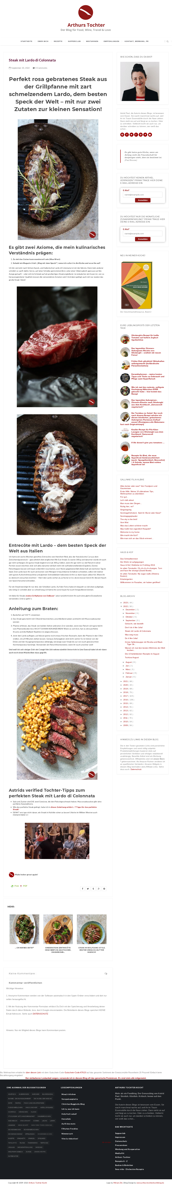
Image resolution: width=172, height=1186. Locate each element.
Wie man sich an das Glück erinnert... (136, 538)
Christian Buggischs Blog (73, 1104)
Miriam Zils (118, 1183)
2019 (125, 689)
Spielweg (41, 1138)
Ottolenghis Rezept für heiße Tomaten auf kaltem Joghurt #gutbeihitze (145, 337)
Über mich (43, 41)
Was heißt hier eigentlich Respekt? (135, 529)
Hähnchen (23, 1112)
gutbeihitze (13, 1156)
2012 (125, 714)
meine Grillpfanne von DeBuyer (40, 596)
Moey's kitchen (69, 1094)
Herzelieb (66, 1119)
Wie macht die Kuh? (129, 535)
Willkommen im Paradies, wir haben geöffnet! (140, 582)
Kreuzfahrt (25, 1120)
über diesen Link (33, 1072)
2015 (125, 703)
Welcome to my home (129, 532)
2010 (125, 721)
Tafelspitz (12, 1143)
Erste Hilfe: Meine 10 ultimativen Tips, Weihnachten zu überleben (137, 492)
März (128, 669)
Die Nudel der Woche (43, 1098)
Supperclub (74, 41)
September (131, 620)
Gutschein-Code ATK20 (75, 1072)
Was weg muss (131, 635)
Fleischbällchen (15, 1107)
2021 (125, 681)
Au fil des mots (68, 1124)
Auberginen (24, 1094)
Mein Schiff (23, 1125)
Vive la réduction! (70, 1138)
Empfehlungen (111, 41)
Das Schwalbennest (129, 559)
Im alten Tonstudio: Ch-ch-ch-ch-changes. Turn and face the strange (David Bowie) (141, 569)
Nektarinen (92, 41)
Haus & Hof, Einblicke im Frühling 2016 (137, 565)
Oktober (129, 617)
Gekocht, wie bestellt (134, 624)
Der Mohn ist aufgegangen (132, 562)
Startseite (26, 41)
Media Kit (119, 1153)
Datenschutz (136, 769)
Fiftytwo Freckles (70, 1129)
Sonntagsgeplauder (129, 516)
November (130, 613)
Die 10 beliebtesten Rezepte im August (142, 654)
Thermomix (32, 1143)
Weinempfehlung (25, 1147)
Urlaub (11, 1147)
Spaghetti (21, 1138)
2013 (125, 710)
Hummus (12, 1112)
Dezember (130, 609)
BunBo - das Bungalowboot (19, 1098)
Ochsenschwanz (15, 1134)
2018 (125, 692)
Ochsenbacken (14, 1129)
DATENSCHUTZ (40, 1014)
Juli (127, 666)
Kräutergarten (126, 579)
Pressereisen (121, 1145)
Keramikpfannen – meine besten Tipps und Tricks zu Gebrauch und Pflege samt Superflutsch (147, 376)
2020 (125, 685)
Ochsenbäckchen (31, 1129)
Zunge (28, 1151)
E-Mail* (126, 190)
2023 (125, 603)
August (129, 662)
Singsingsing (125, 510)
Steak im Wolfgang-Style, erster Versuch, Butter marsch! (91, 950)
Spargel (31, 1138)
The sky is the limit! (128, 519)
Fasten (18, 1103)
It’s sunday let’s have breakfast (21, 1116)
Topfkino (44, 1143)
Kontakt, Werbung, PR (137, 41)
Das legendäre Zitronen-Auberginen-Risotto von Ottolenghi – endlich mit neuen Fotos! (146, 351)
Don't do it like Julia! (134, 627)
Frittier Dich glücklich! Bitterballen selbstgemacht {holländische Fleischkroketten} (147, 363)
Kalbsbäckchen (44, 1116)
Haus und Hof (31, 1107)
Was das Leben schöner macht (134, 526)
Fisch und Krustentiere (34, 1103)
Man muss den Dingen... (131, 503)
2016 (125, 700)
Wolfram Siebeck (15, 1151)
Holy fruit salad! (69, 1114)
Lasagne (11, 1125)
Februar (129, 673)
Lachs (44, 1120)
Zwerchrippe (40, 1151)
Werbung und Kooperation (127, 1149)
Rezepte (58, 41)
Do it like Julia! (131, 638)
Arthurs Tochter (122, 1157)
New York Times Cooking (41, 1125)
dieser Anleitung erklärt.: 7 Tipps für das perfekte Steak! (55, 808)
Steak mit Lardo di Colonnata (138, 631)
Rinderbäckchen (45, 1134)
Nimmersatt (67, 1133)
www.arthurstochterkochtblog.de (150, 1183)
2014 (125, 707)
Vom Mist (124, 522)
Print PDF (20, 886)
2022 (125, 606)
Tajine (22, 1143)
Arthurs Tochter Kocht (38, 1183)
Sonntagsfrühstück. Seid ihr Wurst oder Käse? (140, 513)
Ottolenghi (30, 1134)
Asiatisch (12, 1094)
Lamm (52, 1120)
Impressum (120, 1137)
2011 (125, 718)
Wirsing (39, 1147)
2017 (125, 696)
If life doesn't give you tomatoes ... (147, 443)
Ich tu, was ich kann (70, 1109)
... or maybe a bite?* (24, 948)
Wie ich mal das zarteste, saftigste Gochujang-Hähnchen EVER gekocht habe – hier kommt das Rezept (147, 390)
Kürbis (36, 1120)
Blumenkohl (47, 1094)
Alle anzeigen (106, 1142)
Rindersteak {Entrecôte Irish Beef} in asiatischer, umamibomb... (58, 950)
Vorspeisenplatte (70, 1099)
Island (33, 1112)
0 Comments (41, 68)
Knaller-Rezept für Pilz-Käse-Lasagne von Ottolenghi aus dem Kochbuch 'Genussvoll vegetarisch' (147, 433)
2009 (125, 725)
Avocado (35, 1094)
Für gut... (124, 497)
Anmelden (143, 200)
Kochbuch (12, 1120)
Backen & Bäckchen (124, 1165)
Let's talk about (127, 500)
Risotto (11, 1138)
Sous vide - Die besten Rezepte (129, 1169)
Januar (129, 677)
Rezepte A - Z (121, 1161)
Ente (10, 1103)
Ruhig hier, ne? (127, 506)
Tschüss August (132, 657)
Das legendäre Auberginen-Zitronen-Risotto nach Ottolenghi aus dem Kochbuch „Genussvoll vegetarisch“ (147, 403)
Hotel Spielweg (46, 1107)
